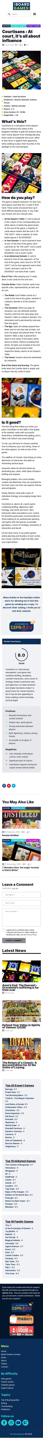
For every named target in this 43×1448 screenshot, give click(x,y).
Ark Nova (9, 1116)
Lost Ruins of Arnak (14, 1104)
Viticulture (10, 1168)
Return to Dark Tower (15, 1201)
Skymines (10, 1122)
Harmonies (10, 1270)
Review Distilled (10, 835)
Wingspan (10, 1171)
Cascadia (9, 1243)
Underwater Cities (13, 1107)
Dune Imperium (12, 1113)
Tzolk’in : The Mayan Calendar (19, 1098)
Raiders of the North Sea (16, 1195)
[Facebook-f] (4, 1423)
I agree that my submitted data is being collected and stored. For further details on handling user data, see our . (21, 932)
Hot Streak (10, 1237)
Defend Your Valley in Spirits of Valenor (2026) (21, 1026)
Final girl (9, 1198)
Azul (7, 1252)
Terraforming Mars (14, 1095)
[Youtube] (18, 1423)
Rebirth (8, 1234)
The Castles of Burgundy (17, 1165)
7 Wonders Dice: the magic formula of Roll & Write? (20, 869)
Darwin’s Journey (13, 1131)
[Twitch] (25, 1423)
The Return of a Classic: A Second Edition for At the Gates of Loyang (19, 1065)
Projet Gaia (10, 1092)
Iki (6, 1174)
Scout (8, 1249)
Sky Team (9, 1261)
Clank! (8, 1180)
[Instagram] (11, 1423)
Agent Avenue (12, 1246)
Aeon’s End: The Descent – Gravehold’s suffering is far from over (20, 987)
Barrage (9, 1089)
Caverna (9, 1134)
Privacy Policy (31, 935)
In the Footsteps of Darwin (17, 1228)
